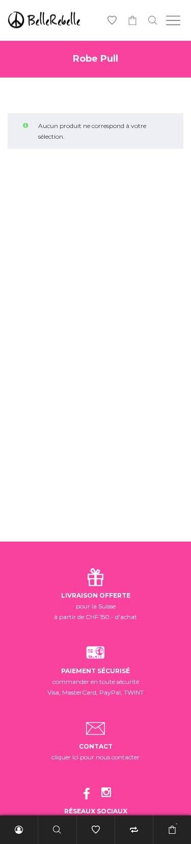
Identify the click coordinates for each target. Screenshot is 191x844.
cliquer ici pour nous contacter (95, 757)
